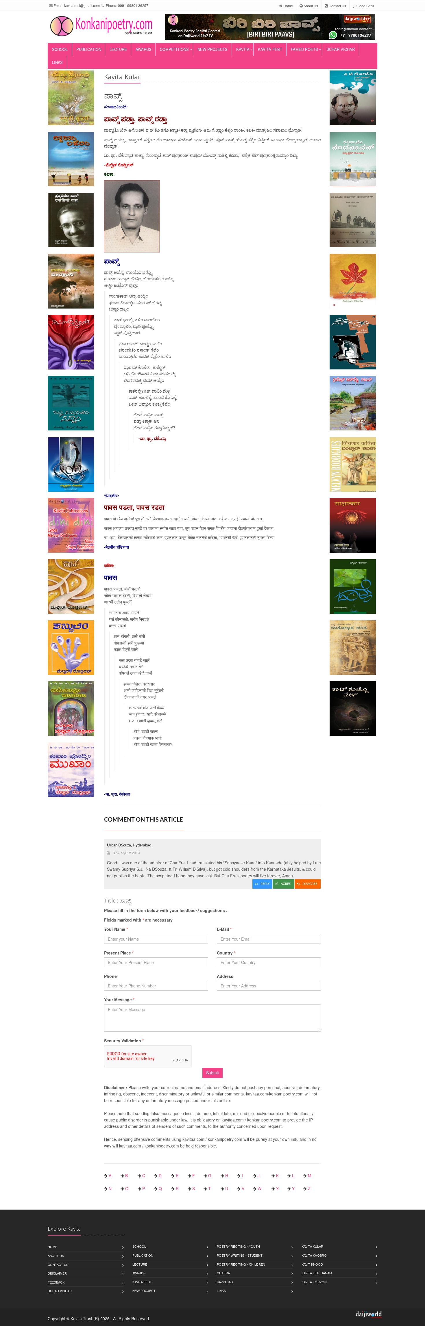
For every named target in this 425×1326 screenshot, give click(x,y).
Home (287, 5)
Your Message (119, 999)
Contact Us (337, 5)
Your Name (116, 929)
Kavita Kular (312, 1246)
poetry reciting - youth (238, 1246)
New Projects (212, 49)
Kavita (243, 49)
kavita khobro (314, 1255)
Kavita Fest (270, 49)
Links (57, 62)
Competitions (174, 49)
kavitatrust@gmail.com (82, 5)
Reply (265, 883)
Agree (286, 883)
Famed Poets (304, 49)
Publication (88, 49)
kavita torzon (314, 1281)
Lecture (118, 49)
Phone (110, 976)
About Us (310, 5)
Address (225, 976)
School (60, 49)
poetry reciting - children (241, 1264)
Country (226, 953)
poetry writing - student (240, 1255)
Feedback (56, 1282)
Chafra (223, 1273)
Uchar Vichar (340, 49)
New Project (144, 1290)
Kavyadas (225, 1281)
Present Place (119, 953)
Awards (143, 49)
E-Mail (224, 929)
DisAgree (310, 883)
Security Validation (124, 1040)
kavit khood (312, 1264)
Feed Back (365, 5)
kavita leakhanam (317, 1273)
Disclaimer (57, 1273)
